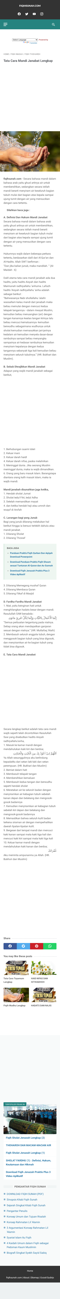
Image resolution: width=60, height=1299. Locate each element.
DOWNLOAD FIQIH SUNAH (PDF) (25, 1194)
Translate (33, 43)
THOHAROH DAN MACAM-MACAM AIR (28, 1145)
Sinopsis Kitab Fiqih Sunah (22, 1199)
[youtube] (33, 13)
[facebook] (18, 13)
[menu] (5, 24)
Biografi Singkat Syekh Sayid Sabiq (27, 1252)
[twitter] (26, 13)
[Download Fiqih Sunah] (30, 6)
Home (30, 1271)
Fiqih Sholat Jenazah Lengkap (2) (25, 1137)
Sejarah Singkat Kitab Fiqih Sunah (26, 1205)
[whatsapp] (49, 946)
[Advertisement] (30, 97)
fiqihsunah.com (14, 1277)
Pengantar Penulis (17, 1210)
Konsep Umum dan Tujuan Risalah (26, 1216)
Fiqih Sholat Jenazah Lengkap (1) (25, 1152)
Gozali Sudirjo (47, 1277)
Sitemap (35, 1277)
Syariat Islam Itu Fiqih (19, 1237)
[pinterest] (36, 946)
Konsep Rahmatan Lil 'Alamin (23, 1222)
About (26, 1277)
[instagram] (41, 13)
